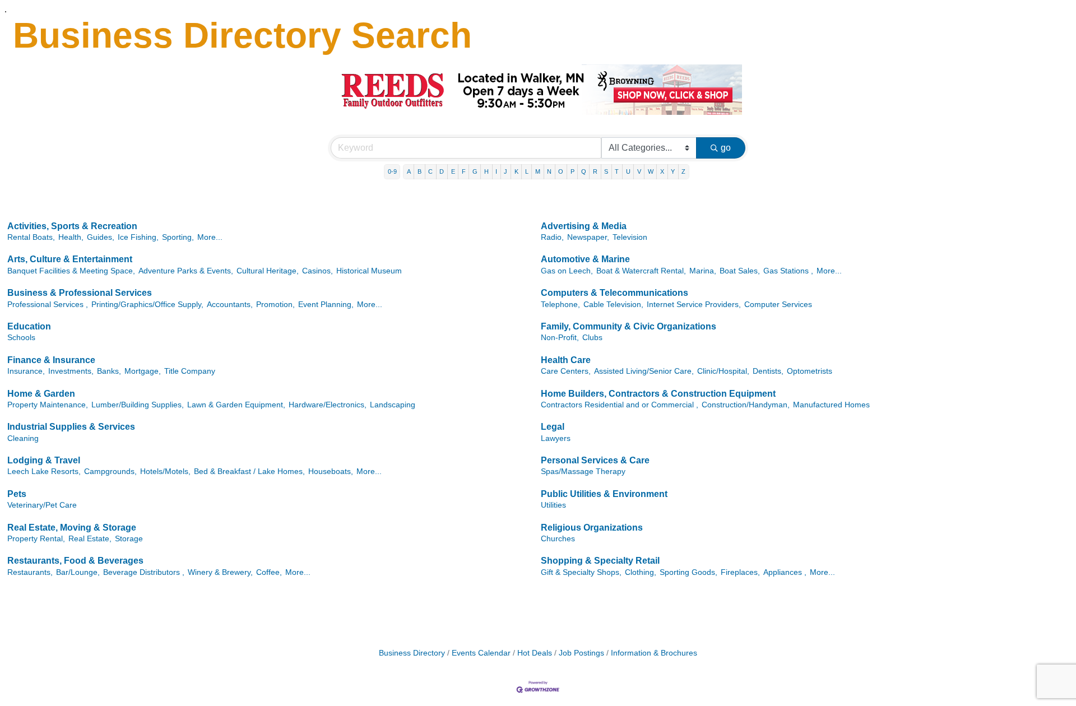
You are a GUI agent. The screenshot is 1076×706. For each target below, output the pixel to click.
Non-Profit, (560, 337)
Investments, (71, 371)
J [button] (505, 171)
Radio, (552, 237)
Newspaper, (588, 237)
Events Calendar (481, 653)
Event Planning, (326, 304)
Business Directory (412, 653)
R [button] (595, 171)
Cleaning (23, 438)
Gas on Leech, (567, 271)
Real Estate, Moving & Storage (71, 527)
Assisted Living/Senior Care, (644, 371)
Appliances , (784, 572)
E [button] (453, 171)
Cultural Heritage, (267, 271)
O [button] (560, 171)
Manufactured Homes (831, 405)
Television (630, 237)
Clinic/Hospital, (723, 371)
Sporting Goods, (688, 572)
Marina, (702, 271)
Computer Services (778, 304)
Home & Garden (41, 393)
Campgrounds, (110, 471)
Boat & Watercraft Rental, (641, 271)
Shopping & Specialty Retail (600, 560)
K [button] (516, 171)
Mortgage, (142, 371)
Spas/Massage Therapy (583, 471)
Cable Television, (613, 304)
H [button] (486, 171)
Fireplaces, (740, 572)
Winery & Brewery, (220, 572)
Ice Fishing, (138, 237)
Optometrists (809, 371)
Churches (558, 539)
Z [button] (683, 171)
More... (209, 237)
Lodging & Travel (43, 460)
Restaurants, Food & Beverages (75, 560)
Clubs (592, 337)
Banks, (109, 371)
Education (29, 326)
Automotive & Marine (585, 259)
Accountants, (230, 304)
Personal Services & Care (595, 460)
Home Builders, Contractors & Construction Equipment (658, 393)
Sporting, (178, 237)
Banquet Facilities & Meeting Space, (71, 271)
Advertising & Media (584, 226)
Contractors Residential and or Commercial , (619, 405)
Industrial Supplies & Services (71, 426)
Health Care (566, 360)
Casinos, (317, 271)
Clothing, (640, 572)
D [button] (441, 171)
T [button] (617, 171)
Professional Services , (47, 304)
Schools (21, 337)
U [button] (628, 171)
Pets (16, 494)
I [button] (496, 171)
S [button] (606, 171)
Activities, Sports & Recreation (72, 226)
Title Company (189, 371)
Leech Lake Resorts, (44, 471)
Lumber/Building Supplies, (137, 405)
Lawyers (556, 438)
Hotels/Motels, (165, 471)
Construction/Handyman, (746, 405)
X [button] (662, 171)
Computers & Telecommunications (614, 293)
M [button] (537, 171)
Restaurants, (30, 572)
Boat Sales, (740, 271)
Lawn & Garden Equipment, (236, 405)
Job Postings (581, 653)
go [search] (726, 147)
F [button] (464, 171)
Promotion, (275, 304)
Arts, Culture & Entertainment (69, 259)
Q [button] (583, 171)
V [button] (639, 171)
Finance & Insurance (51, 360)
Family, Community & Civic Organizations (628, 326)
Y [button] (673, 171)
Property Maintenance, (47, 405)
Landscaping (392, 405)
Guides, (100, 237)
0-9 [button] (392, 171)
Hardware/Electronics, (328, 405)
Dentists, (768, 371)
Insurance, (26, 371)
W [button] (650, 171)
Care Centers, (566, 371)
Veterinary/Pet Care (42, 505)
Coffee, (269, 572)
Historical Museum (369, 271)
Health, (71, 237)
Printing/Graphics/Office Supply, (147, 304)
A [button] (409, 171)
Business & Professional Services (79, 293)
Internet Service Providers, (694, 304)
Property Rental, (36, 539)
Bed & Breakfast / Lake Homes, (249, 471)
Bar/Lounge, (78, 572)
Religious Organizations (592, 527)
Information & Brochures (654, 653)
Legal (552, 426)
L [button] (526, 171)
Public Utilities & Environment (604, 494)
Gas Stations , (788, 271)
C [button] (430, 171)
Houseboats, (330, 471)
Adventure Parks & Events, (185, 271)
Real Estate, (90, 539)
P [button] (572, 171)
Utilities (553, 505)
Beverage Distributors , (143, 572)
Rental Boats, (31, 237)
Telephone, (560, 304)
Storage (129, 539)
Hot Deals (534, 653)
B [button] (419, 171)
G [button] (474, 171)
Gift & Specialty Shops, (581, 572)
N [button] (549, 171)
